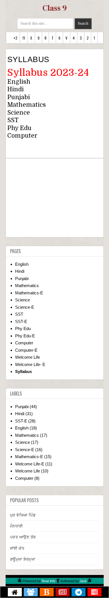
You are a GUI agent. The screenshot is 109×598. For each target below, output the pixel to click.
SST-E (21, 321)
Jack (83, 581)
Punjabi (18, 97)
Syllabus (23, 371)
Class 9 (54, 8)
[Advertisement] (54, 198)
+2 (15, 38)
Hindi (15, 89)
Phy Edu (23, 328)
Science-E (24, 307)
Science (18, 112)
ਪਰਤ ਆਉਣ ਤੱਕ (23, 537)
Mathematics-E (29, 292)
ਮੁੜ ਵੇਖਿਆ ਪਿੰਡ (23, 515)
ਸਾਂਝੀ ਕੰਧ (17, 548)
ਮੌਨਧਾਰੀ (16, 526)
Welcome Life (27, 357)
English (18, 81)
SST (19, 314)
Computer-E (26, 350)
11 (23, 38)
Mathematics (26, 104)
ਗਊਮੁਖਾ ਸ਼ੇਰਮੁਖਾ (22, 559)
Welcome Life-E (29, 463)
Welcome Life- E (30, 364)
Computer (22, 135)
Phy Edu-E (25, 335)
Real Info (48, 581)
